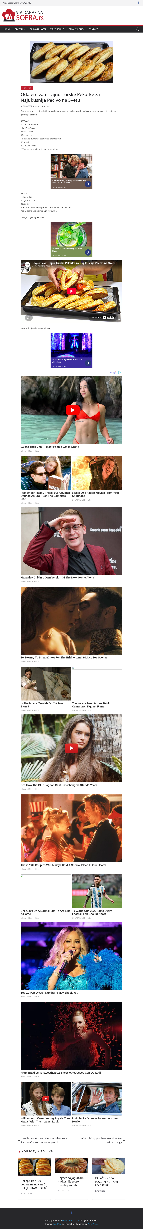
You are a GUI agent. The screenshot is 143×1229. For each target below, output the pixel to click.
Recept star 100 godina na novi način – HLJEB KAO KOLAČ (34, 1184)
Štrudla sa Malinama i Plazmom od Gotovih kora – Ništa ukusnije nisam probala (44, 1140)
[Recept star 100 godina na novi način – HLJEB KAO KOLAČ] (34, 1159)
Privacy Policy (76, 29)
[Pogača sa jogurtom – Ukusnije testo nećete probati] (71, 1159)
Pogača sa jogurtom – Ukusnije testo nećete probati (71, 1181)
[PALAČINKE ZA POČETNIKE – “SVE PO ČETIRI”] (108, 1159)
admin (37, 106)
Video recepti (57, 29)
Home (7, 29)
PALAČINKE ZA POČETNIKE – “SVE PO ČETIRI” (107, 1181)
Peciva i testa (27, 88)
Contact (93, 29)
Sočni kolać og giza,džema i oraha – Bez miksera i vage (101, 1140)
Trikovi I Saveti (38, 29)
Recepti (19, 29)
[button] (24, 29)
